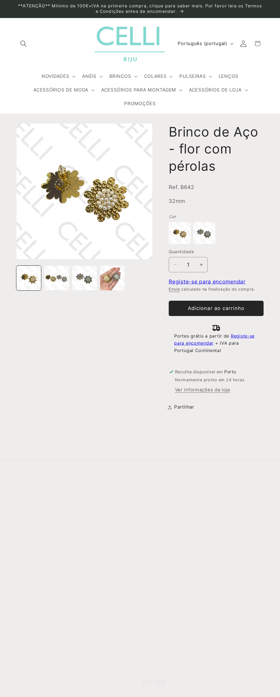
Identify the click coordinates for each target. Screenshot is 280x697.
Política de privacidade (145, 694)
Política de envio (231, 694)
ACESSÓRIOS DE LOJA (169, 615)
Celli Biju (58, 694)
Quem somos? (33, 512)
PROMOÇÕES (158, 626)
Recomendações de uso (103, 538)
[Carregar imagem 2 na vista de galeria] (56, 278)
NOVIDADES (156, 512)
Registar (217, 526)
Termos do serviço (190, 694)
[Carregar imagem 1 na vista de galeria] (28, 278)
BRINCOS (154, 534)
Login (213, 512)
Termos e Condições (104, 523)
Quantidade (181, 251)
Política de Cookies (102, 571)
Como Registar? (98, 512)
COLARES (154, 545)
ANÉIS (150, 523)
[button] (23, 43)
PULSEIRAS (156, 556)
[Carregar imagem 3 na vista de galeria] (84, 278)
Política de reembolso (96, 694)
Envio (174, 289)
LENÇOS (152, 567)
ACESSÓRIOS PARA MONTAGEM (165, 600)
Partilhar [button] (184, 407)
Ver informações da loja (202, 389)
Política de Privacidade (93, 556)
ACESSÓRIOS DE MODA (162, 582)
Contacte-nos (32, 523)
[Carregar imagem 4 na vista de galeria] (112, 278)
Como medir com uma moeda (105, 586)
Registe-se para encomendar (207, 281)
